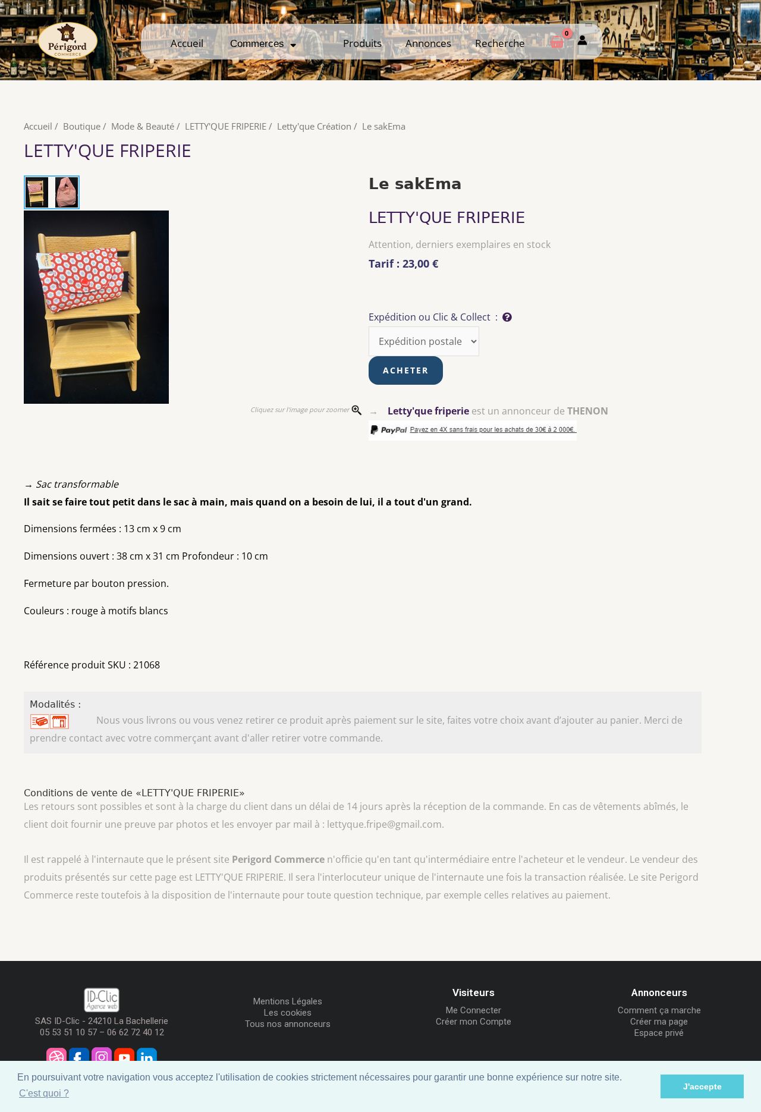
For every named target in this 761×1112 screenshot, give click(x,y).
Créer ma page (659, 1021)
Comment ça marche (659, 1010)
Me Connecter (473, 1010)
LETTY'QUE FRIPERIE (225, 126)
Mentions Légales (287, 1001)
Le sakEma (383, 126)
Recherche (500, 43)
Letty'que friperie (428, 410)
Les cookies (288, 1012)
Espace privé (659, 1033)
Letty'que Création (314, 126)
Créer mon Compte (473, 1021)
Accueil (187, 43)
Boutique (81, 126)
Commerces (260, 43)
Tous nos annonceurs (288, 1024)
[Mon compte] (582, 41)
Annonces (428, 43)
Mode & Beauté (142, 126)
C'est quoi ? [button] (44, 1093)
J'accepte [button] (702, 1086)
